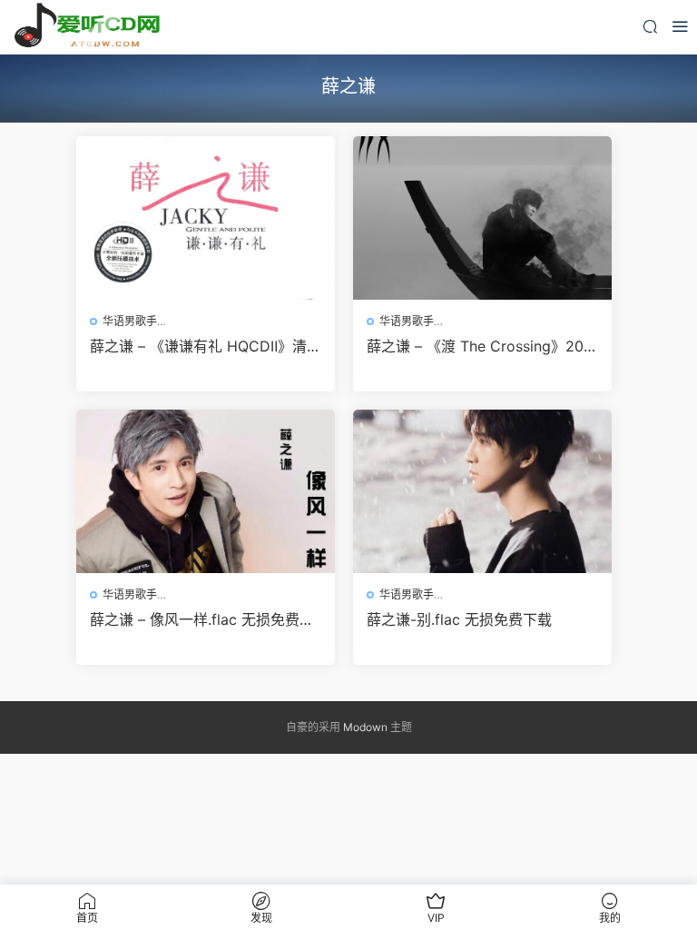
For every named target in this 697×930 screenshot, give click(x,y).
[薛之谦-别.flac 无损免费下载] (482, 491)
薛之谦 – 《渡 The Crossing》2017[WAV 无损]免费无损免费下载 (482, 346)
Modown (365, 727)
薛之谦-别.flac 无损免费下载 (459, 619)
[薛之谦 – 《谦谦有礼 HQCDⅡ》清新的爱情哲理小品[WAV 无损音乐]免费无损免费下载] (205, 218)
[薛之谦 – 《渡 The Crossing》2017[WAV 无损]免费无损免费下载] (482, 218)
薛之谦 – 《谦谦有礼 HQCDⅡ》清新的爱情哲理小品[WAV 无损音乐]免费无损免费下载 (205, 346)
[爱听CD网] (90, 27)
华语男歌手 (130, 321)
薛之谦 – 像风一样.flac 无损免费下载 (202, 619)
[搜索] (650, 26)
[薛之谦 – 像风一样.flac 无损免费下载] (205, 491)
